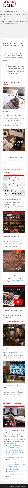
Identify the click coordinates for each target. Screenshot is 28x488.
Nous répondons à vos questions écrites (12, 352)
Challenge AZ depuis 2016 (17, 280)
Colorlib (13, 486)
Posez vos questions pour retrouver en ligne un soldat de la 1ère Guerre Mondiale (14, 447)
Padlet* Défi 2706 (10, 115)
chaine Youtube (11, 313)
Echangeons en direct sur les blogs (11, 391)
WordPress (23, 486)
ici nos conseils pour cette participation (12, 120)
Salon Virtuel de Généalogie (13, 53)
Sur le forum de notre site (9, 157)
